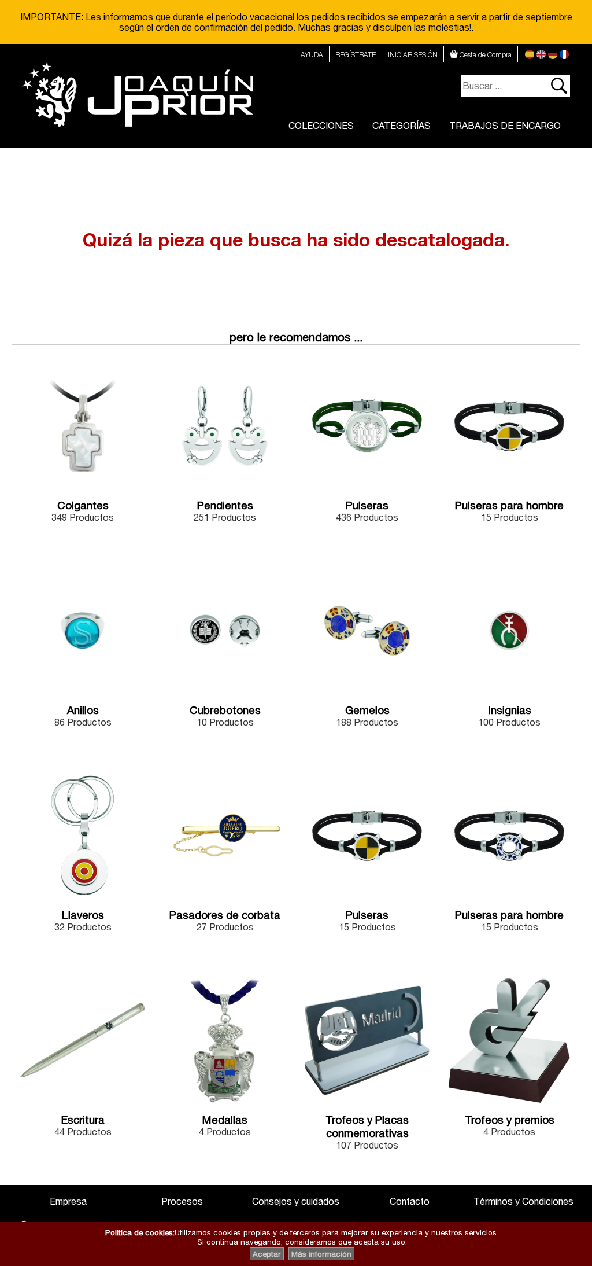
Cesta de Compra (485, 54)
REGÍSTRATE (355, 54)
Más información (321, 1253)
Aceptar (267, 1253)
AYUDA (312, 54)
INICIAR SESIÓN (413, 54)
